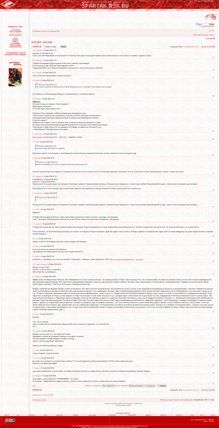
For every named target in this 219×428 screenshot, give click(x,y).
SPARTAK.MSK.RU (84, 426)
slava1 (38, 209)
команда (75, 10)
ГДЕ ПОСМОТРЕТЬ (15, 35)
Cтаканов (39, 72)
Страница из (189, 47)
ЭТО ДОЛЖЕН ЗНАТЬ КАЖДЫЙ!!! (15, 31)
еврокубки (59, 10)
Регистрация (204, 35)
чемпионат (31, 10)
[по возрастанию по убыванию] (156, 386)
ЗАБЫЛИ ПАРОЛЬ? (15, 47)
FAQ (196, 35)
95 (202, 47)
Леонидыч (39, 60)
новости (6, 10)
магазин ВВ (111, 10)
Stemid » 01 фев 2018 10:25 (47, 146)
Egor (37, 314)
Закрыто (33, 46)
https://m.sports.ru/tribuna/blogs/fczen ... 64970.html (50, 137)
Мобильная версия (209, 30)
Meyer (38, 80)
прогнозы (163, 10)
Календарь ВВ (210, 38)
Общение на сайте (40, 31)
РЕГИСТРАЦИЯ (15, 45)
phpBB (119, 403)
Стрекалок (39, 50)
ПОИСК (15, 42)
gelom (37, 256)
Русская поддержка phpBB (123, 405)
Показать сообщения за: (93, 386)
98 (210, 47)
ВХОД (15, 38)
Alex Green (39, 134)
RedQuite (39, 376)
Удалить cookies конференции (183, 400)
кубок (45, 10)
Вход (212, 35)
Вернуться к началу (213, 57)
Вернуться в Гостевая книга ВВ (43, 395)
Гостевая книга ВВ (54, 31)
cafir (37, 142)
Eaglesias (38, 276)
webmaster (210, 419)
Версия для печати (212, 30)
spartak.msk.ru (136, 426)
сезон (18, 10)
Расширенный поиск (207, 26)
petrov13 (38, 224)
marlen (38, 368)
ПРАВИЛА (15, 40)
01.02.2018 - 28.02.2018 (41, 42)
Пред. (34, 386)
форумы (148, 10)
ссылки (212, 10)
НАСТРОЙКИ (15, 43)
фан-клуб (179, 10)
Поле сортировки (122, 386)
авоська (38, 99)
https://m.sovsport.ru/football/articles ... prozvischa (126, 259)
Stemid (38, 158)
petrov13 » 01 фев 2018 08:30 (48, 162)
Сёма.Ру (211, 421)
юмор (192, 10)
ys (36, 239)
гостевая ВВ (131, 10)
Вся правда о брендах (123, 413)
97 (208, 47)
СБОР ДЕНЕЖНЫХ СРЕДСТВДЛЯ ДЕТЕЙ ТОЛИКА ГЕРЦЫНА (15, 53)
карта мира (92, 10)
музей (201, 10)
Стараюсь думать (41, 264)
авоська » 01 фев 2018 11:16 (48, 84)
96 (205, 47)
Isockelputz (39, 193)
